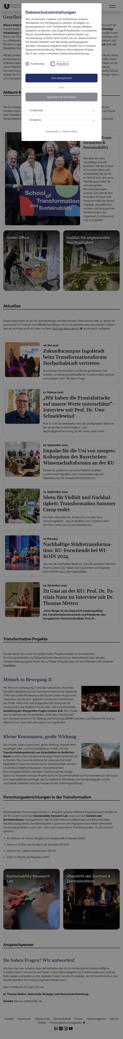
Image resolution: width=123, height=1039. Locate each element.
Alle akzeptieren (61, 78)
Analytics (62, 63)
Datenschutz (70, 135)
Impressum (52, 135)
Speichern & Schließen (61, 97)
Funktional (38, 63)
